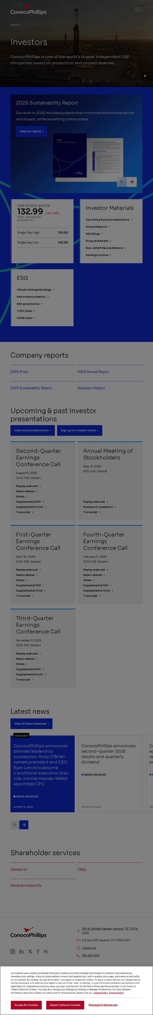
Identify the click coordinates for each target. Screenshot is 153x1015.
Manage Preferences (103, 1005)
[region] (76, 990)
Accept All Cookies (26, 1005)
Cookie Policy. (100, 993)
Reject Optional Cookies (65, 1005)
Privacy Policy (116, 993)
